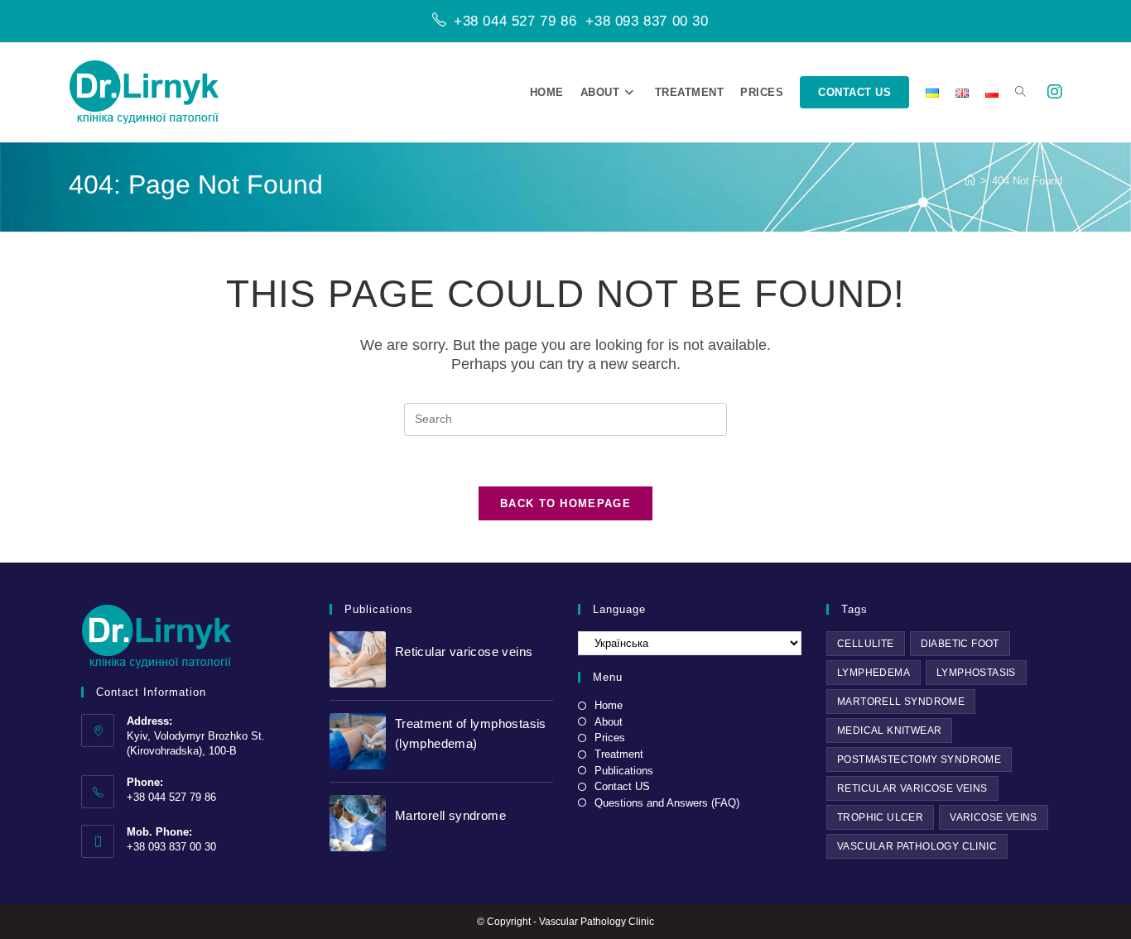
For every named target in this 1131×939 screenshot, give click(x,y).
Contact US (622, 786)
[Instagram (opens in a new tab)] (1055, 92)
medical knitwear (889, 730)
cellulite (865, 643)
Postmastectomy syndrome (919, 759)
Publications (623, 770)
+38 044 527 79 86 (515, 20)
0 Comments (493, 671)
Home (608, 705)
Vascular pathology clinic (917, 846)
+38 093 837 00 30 (646, 20)
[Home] (970, 181)
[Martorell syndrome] (358, 823)
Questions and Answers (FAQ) (666, 803)
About (608, 722)
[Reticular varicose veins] (358, 659)
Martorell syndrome (450, 815)
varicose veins (993, 817)
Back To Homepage (565, 503)
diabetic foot (960, 643)
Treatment (618, 754)
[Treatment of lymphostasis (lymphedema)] (358, 741)
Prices (609, 737)
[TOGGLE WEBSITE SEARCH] (1020, 92)
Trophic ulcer (880, 817)
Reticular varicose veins (464, 651)
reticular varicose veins (912, 788)
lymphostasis (976, 672)
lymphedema (873, 672)
